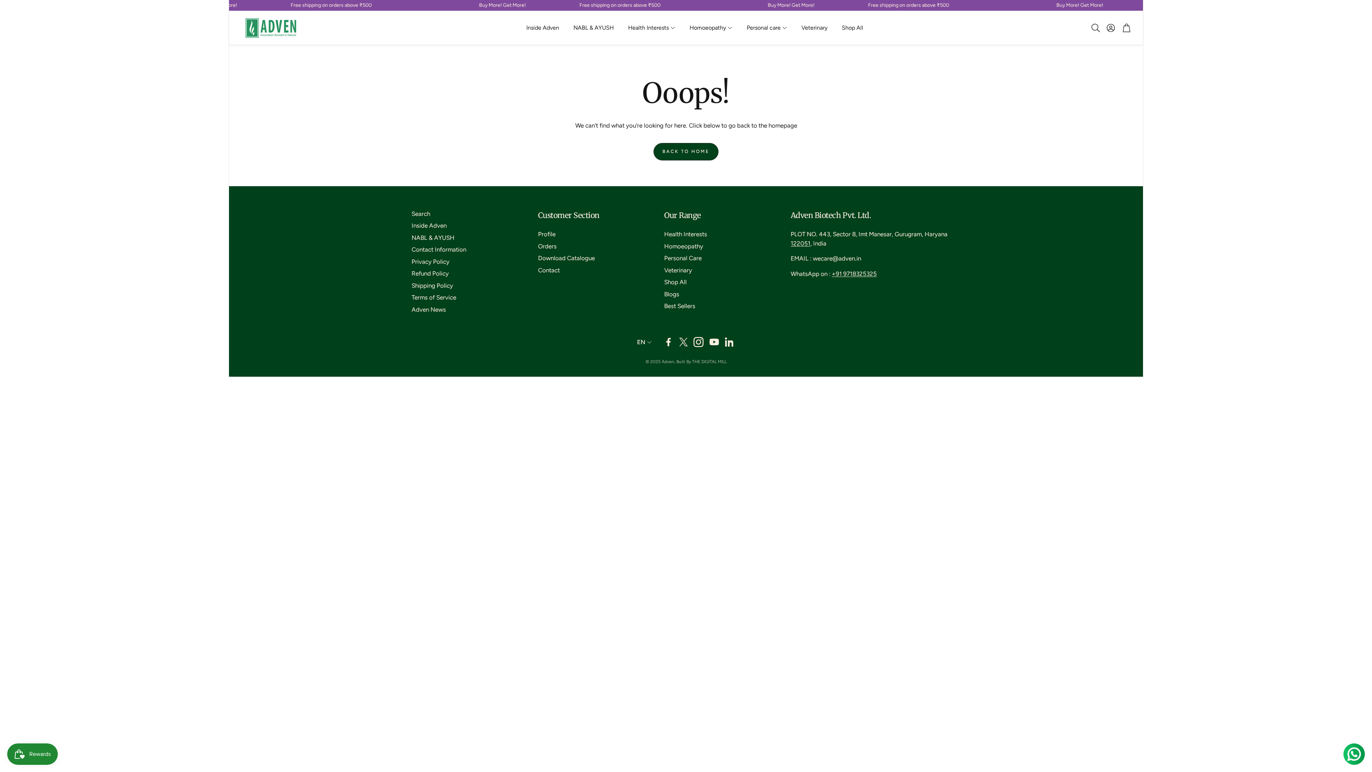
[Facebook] (668, 342)
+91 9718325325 (854, 273)
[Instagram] (699, 342)
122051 (800, 243)
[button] (1095, 28)
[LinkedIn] (730, 342)
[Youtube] (714, 342)
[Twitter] (683, 342)
